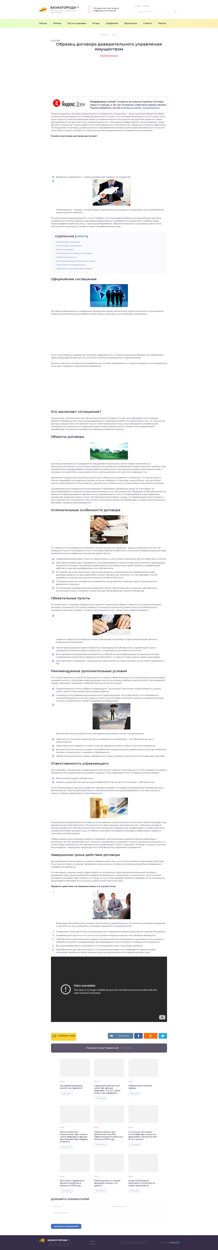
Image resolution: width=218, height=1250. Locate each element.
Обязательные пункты (66, 257)
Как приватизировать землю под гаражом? (71, 1086)
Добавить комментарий (66, 1226)
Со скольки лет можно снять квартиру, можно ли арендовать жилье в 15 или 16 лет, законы (142, 1135)
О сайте (138, 6)
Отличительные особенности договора (74, 253)
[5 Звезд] (131, 1048)
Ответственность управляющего (71, 265)
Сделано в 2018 (164, 1242)
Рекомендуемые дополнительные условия (75, 261)
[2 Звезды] (124, 1048)
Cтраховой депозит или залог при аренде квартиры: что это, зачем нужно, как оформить (107, 1089)
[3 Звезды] (126, 1048)
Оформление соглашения (68, 242)
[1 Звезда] (122, 1048)
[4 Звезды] (129, 1048)
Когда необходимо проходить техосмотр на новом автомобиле (141, 1183)
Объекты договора (64, 249)
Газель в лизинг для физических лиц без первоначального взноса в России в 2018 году (108, 1135)
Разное (62, 1081)
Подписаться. (151, 107)
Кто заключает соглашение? (69, 246)
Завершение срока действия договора (74, 268)
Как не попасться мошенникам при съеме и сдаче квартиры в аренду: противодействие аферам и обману (74, 1137)
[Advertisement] (109, 78)
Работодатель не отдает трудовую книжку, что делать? (107, 1183)
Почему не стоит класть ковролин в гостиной (106, 9)
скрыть (81, 236)
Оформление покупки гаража (140, 1086)
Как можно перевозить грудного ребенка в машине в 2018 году (72, 1183)
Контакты (146, 6)
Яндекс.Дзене (132, 107)
